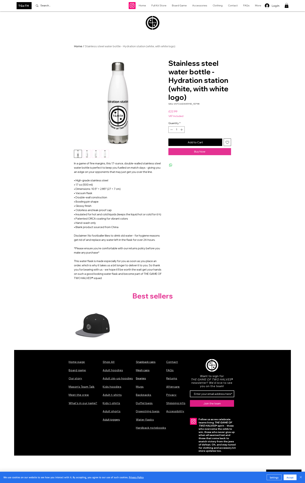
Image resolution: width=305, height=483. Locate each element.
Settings (274, 477)
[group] (152, 326)
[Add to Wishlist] (227, 142)
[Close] (301, 477)
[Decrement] (171, 129)
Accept (290, 477)
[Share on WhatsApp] (171, 165)
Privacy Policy (136, 477)
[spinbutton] (176, 129)
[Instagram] (132, 5)
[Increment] (182, 129)
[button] (287, 5)
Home (78, 46)
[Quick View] (92, 326)
